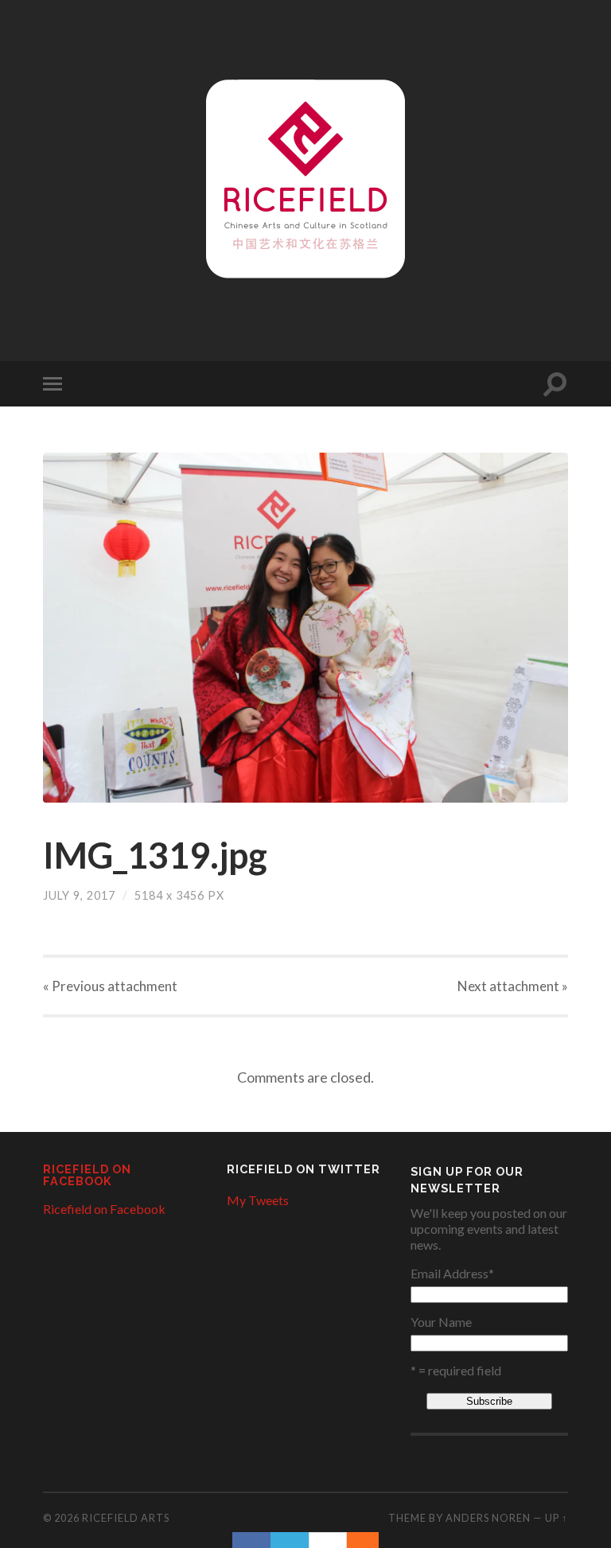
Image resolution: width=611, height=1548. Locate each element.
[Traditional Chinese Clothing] (305, 628)
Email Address (452, 1273)
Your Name (441, 1322)
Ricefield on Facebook (87, 1174)
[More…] (354, 1540)
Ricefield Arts (125, 1517)
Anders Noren (488, 1517)
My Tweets (258, 1200)
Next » (512, 986)
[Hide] (370, 1540)
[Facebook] (251, 1540)
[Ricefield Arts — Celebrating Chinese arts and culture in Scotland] (305, 179)
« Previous (110, 986)
